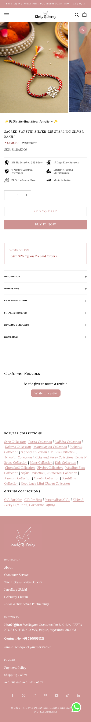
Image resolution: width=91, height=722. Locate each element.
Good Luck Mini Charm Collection (45, 483)
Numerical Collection (62, 473)
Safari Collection (33, 473)
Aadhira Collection (68, 442)
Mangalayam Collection (50, 447)
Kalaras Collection (18, 447)
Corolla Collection (46, 478)
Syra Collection (15, 442)
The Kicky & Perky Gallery (23, 582)
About (8, 568)
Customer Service (16, 575)
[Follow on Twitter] (23, 695)
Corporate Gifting (42, 505)
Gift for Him (33, 500)
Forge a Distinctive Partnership (26, 604)
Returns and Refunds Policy (23, 682)
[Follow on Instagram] (34, 695)
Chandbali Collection (20, 468)
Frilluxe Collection (63, 452)
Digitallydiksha (45, 711)
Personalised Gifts (57, 500)
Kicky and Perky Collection (53, 457)
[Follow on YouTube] (56, 695)
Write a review (45, 393)
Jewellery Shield (15, 589)
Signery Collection (34, 452)
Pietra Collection (40, 442)
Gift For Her (13, 500)
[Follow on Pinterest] (45, 695)
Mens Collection (41, 463)
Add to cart (45, 211)
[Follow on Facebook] (12, 695)
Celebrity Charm (16, 597)
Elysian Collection (50, 468)
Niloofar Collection (18, 457)
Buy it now (45, 224)
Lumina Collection (17, 478)
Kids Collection (65, 463)
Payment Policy (15, 667)
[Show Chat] (77, 707)
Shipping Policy (15, 675)
